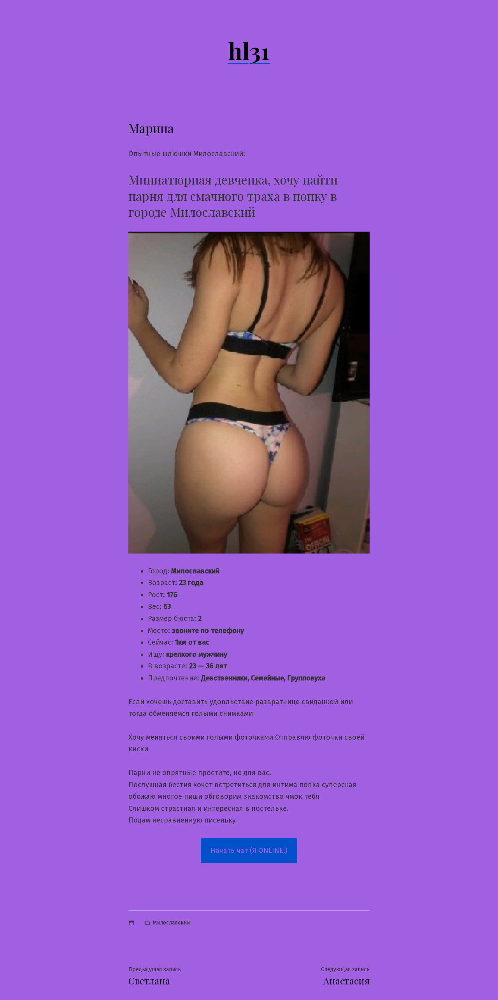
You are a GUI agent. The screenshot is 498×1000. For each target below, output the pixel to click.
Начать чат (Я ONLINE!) (249, 850)
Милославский (171, 922)
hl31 (249, 50)
